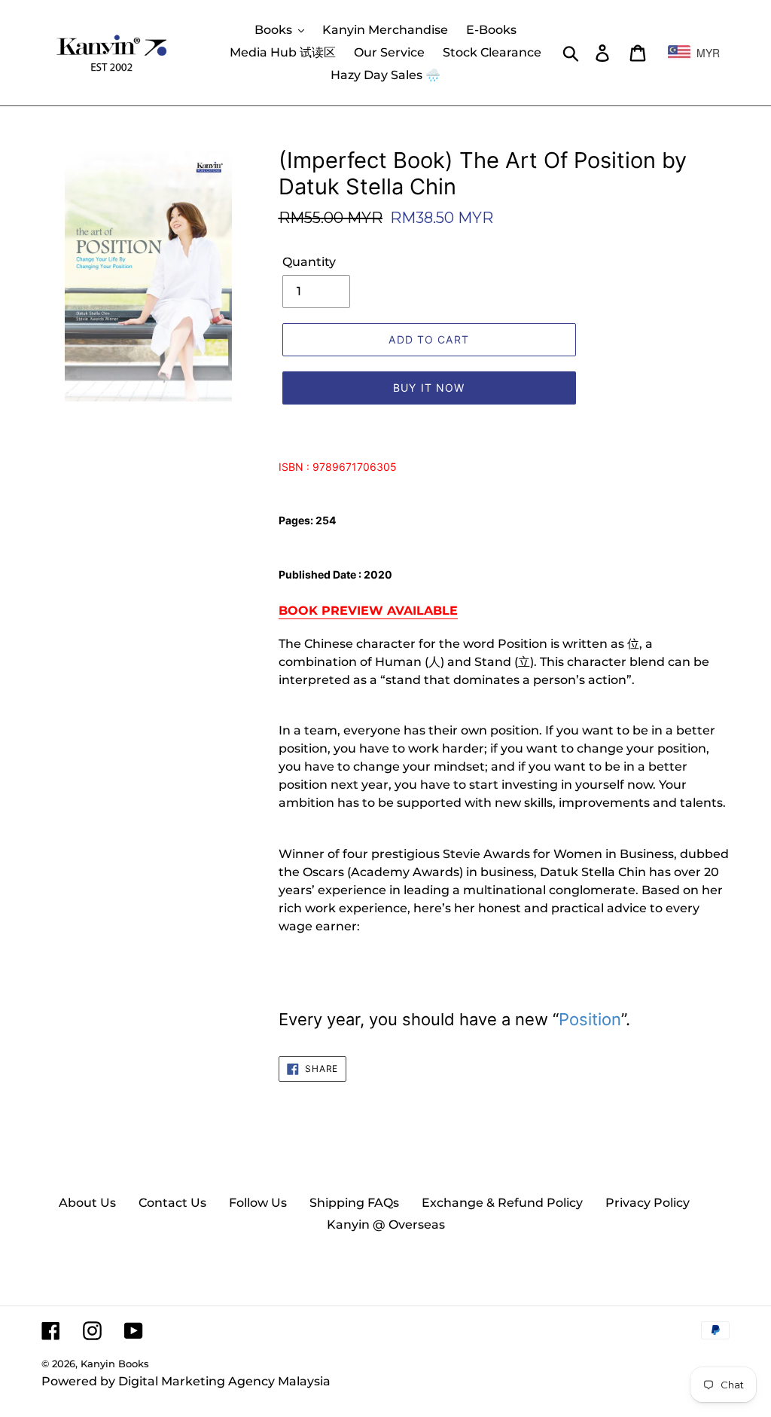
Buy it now (429, 387)
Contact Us (172, 1203)
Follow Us (258, 1203)
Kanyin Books (115, 1363)
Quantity (309, 262)
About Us (87, 1203)
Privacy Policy (647, 1203)
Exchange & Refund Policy (502, 1203)
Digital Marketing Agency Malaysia (224, 1381)
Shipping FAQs (354, 1203)
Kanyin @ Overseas (386, 1224)
